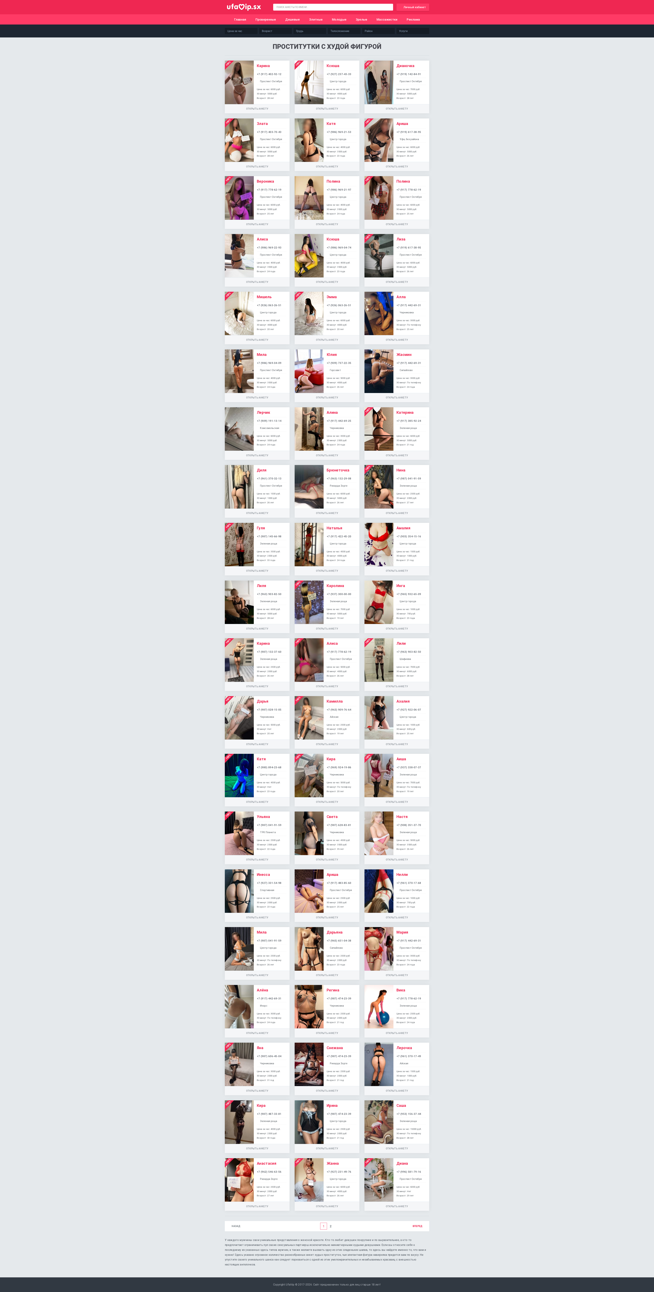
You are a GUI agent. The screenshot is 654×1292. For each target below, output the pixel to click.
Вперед (417, 1226)
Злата (262, 124)
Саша (401, 1105)
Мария (402, 932)
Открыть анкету (257, 108)
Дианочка (405, 66)
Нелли (402, 874)
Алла (401, 297)
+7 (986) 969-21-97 (339, 189)
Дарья (263, 701)
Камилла (335, 701)
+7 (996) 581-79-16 (408, 1171)
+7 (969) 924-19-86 (339, 767)
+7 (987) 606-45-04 (269, 1056)
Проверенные (265, 19)
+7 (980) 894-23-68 (269, 767)
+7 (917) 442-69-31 (408, 305)
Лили (401, 643)
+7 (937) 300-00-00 (339, 594)
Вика (400, 990)
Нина (400, 470)
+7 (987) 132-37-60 (269, 651)
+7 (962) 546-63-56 (269, 1171)
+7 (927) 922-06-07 (408, 709)
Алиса (262, 239)
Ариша (402, 124)
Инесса (263, 874)
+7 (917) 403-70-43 (269, 132)
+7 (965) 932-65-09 (408, 594)
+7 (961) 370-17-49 (408, 1056)
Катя (331, 124)
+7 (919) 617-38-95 (408, 132)
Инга (400, 586)
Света (332, 817)
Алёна (262, 990)
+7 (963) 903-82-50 (269, 594)
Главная (240, 19)
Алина (332, 412)
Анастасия (266, 1163)
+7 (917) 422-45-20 (339, 536)
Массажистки (387, 19)
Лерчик (263, 412)
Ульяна (263, 817)
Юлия (332, 354)
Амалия (403, 528)
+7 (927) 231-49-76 (339, 1171)
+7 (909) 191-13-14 (269, 420)
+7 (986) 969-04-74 (339, 247)
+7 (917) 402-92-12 (269, 74)
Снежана (335, 1048)
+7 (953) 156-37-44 (408, 1114)
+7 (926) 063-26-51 (269, 305)
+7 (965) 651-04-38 (339, 940)
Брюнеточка (338, 470)
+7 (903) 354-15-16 (408, 536)
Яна (260, 1048)
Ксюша (333, 66)
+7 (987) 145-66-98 (269, 536)
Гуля (261, 528)
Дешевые (292, 19)
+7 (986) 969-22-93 (269, 247)
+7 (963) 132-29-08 (339, 478)
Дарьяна (334, 932)
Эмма (332, 297)
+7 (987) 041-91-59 (408, 478)
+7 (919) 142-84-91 (408, 74)
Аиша (401, 759)
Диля (262, 470)
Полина (333, 181)
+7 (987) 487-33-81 (269, 1114)
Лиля (261, 586)
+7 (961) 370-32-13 (269, 478)
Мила (262, 354)
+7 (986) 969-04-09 (269, 363)
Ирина (332, 1105)
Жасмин (403, 354)
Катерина (405, 412)
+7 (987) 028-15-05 (269, 709)
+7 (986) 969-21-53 (339, 132)
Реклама (413, 19)
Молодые (339, 19)
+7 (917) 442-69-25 (339, 420)
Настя (402, 817)
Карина (263, 66)
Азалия (403, 701)
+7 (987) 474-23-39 (339, 998)
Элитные (316, 19)
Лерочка (404, 1048)
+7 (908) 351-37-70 (408, 825)
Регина (333, 990)
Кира (331, 759)
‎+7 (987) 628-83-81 (339, 825)
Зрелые (361, 19)
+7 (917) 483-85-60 (339, 883)
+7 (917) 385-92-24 (408, 420)
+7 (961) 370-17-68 (408, 883)
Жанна (333, 1163)
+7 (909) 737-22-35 (339, 363)
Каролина (335, 586)
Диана (402, 1163)
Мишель (264, 297)
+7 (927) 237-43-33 (339, 74)
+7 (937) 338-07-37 (408, 767)
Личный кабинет (414, 7)
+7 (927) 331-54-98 (269, 883)
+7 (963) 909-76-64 (339, 709)
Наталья (334, 528)
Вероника (265, 181)
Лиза (400, 239)
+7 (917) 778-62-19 (269, 189)
